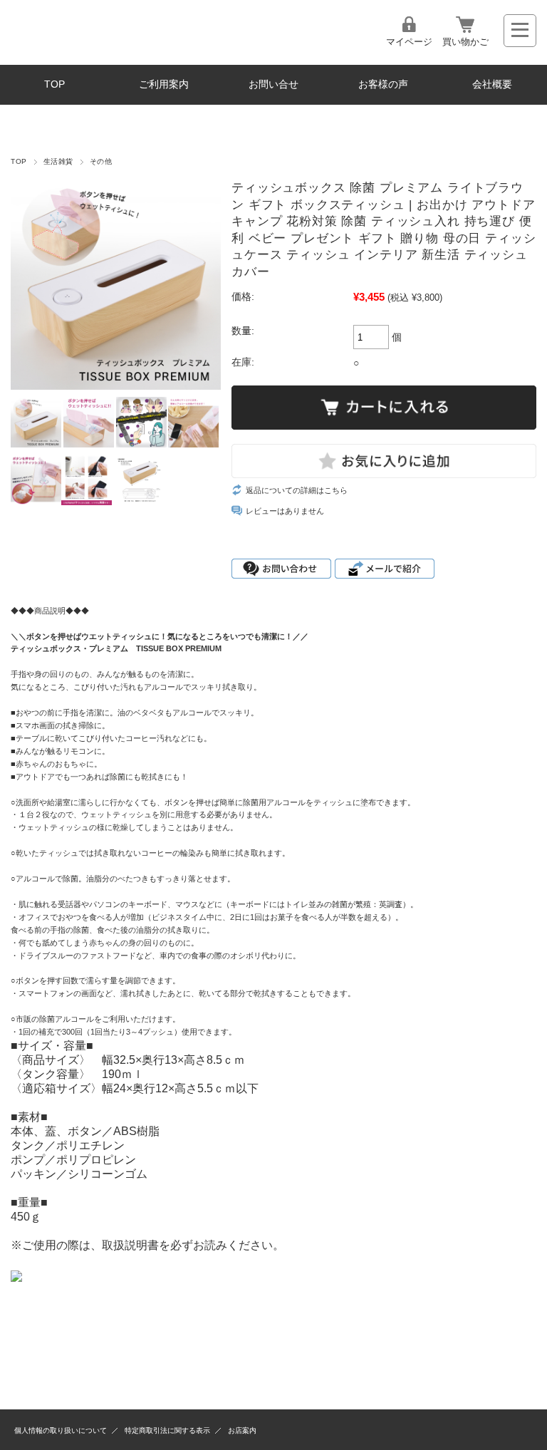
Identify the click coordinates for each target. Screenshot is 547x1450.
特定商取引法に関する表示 (167, 1430)
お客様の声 (383, 84)
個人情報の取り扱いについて (60, 1430)
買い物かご (465, 41)
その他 (101, 161)
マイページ (409, 41)
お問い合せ (273, 84)
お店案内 (242, 1430)
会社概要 (492, 84)
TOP (54, 84)
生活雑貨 (58, 161)
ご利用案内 (164, 84)
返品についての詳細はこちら (297, 490)
